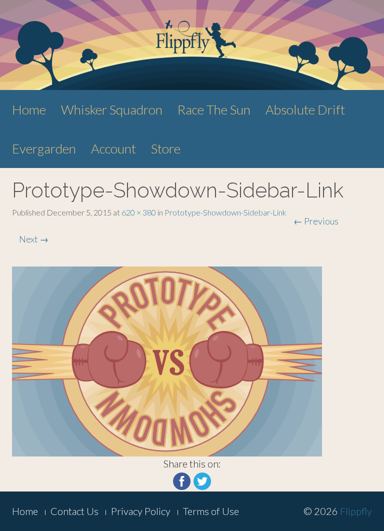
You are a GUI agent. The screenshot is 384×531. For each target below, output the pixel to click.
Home (29, 110)
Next (33, 239)
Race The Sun (214, 110)
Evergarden (44, 148)
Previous (316, 221)
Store (165, 148)
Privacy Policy (140, 511)
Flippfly (356, 511)
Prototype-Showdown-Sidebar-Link (225, 212)
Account (113, 148)
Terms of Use (211, 511)
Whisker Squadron (111, 110)
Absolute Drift (305, 110)
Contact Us (74, 511)
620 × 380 (139, 212)
